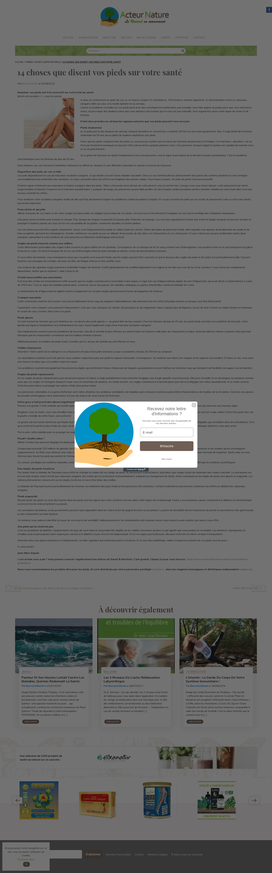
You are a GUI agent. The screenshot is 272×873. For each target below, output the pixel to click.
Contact (199, 37)
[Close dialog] (194, 405)
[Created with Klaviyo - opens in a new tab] (136, 469)
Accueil (68, 37)
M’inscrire (166, 446)
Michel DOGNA (146, 37)
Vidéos (165, 37)
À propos (181, 37)
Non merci (167, 459)
